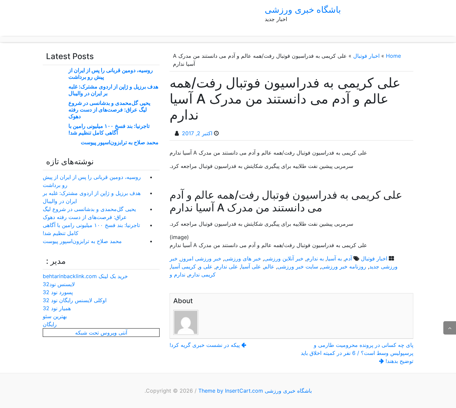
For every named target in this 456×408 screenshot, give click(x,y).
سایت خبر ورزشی (297, 266)
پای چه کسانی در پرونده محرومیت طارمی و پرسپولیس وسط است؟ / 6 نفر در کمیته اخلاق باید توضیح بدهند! (357, 353)
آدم (348, 258)
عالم (269, 266)
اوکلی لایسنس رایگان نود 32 (74, 300)
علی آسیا (251, 266)
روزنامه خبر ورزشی (343, 266)
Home (393, 55)
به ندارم (315, 258)
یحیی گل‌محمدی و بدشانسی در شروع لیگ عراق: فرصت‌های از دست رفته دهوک (109, 109)
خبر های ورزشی (242, 258)
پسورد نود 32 (58, 292)
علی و (206, 266)
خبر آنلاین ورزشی (283, 258)
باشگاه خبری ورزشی (303, 9)
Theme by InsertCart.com (230, 390)
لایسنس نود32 (59, 284)
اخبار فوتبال (366, 55)
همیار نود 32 (57, 308)
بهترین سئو (55, 316)
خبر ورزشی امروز (201, 258)
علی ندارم (227, 266)
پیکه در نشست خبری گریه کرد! (205, 345)
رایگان (50, 324)
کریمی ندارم (202, 274)
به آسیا (334, 258)
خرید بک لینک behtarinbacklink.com (85, 276)
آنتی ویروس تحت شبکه (101, 332)
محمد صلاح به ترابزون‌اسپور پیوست (120, 142)
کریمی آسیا (183, 266)
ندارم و (177, 274)
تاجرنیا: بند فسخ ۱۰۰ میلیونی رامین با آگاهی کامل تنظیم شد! (109, 129)
